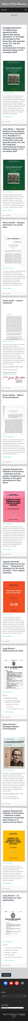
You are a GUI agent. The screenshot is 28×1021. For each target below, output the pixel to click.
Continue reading (11, 117)
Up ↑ (14, 1017)
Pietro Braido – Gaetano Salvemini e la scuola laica (14, 224)
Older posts (7, 975)
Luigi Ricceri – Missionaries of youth (13, 649)
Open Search (25, 10)
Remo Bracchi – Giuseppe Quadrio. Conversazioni (11, 726)
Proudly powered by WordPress (14, 1014)
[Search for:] (14, 996)
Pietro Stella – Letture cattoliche (13, 301)
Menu (5, 10)
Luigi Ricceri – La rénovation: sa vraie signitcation (12, 897)
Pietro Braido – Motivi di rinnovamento (13, 396)
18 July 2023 (7, 121)
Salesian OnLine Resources (14, 4)
